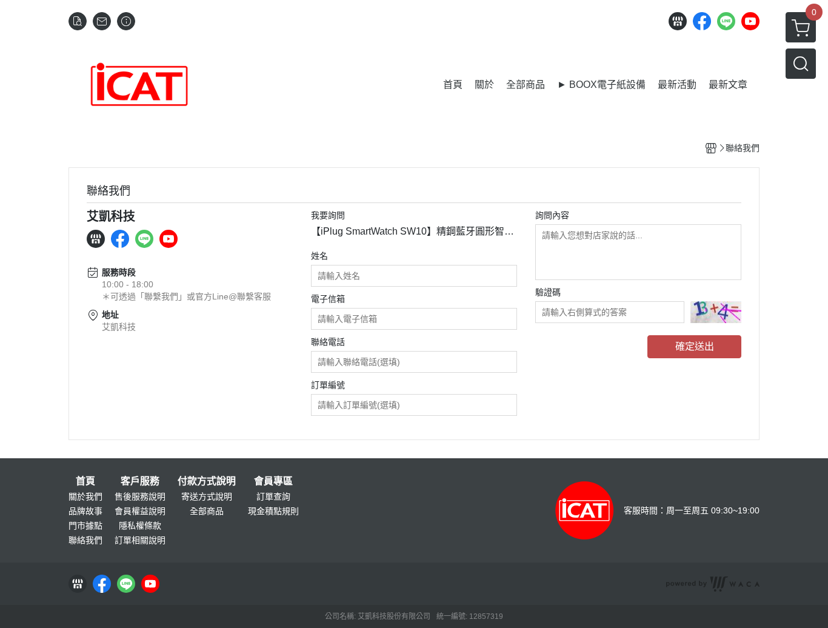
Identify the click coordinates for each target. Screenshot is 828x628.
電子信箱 (328, 299)
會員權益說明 (140, 511)
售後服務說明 (140, 496)
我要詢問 (328, 215)
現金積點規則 (273, 511)
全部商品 (207, 511)
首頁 (85, 481)
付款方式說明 (207, 481)
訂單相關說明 (140, 540)
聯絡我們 (85, 540)
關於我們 (85, 496)
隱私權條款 (140, 525)
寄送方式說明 (206, 496)
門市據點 (85, 525)
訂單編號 (328, 385)
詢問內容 (552, 215)
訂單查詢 (273, 496)
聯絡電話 (328, 342)
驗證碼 (548, 292)
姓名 (319, 256)
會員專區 (273, 481)
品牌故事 (85, 511)
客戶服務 (140, 481)
